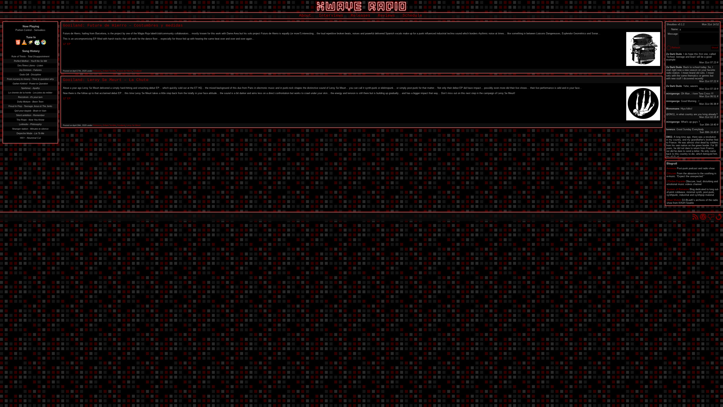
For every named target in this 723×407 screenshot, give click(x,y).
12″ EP (67, 44)
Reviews (386, 15)
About (305, 15)
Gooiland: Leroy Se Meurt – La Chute (106, 80)
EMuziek (671, 173)
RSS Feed (695, 216)
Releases (360, 15)
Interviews (331, 15)
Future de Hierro (124, 71)
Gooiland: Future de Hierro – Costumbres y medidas (123, 25)
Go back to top (718, 216)
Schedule (412, 15)
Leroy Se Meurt (133, 125)
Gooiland (137, 71)
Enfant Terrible (109, 71)
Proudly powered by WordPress (703, 216)
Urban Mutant (674, 200)
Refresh (676, 47)
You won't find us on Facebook (711, 216)
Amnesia (671, 168)
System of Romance (678, 189)
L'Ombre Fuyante (676, 181)
